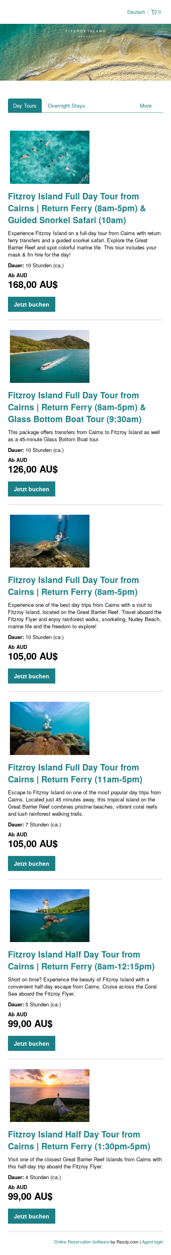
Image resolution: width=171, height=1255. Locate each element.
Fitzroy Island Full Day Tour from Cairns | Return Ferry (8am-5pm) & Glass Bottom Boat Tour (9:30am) (77, 407)
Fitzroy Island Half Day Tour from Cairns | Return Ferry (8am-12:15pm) (81, 960)
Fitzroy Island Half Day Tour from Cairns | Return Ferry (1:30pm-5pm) (79, 1140)
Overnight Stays (66, 105)
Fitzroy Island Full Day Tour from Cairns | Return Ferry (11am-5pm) (75, 773)
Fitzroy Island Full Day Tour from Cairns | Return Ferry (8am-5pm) (73, 585)
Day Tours (25, 105)
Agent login (152, 1241)
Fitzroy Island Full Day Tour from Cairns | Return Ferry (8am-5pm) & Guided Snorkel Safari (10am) (77, 208)
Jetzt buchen (31, 304)
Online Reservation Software (81, 1241)
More (146, 105)
